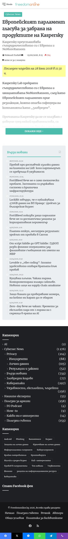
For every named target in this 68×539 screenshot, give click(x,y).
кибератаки (10, 476)
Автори (58, 512)
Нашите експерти (17, 396)
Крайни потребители (15, 455)
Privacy (12, 354)
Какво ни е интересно (23, 415)
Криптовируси (38, 455)
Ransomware (35, 439)
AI (5, 344)
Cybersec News (13, 14)
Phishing (20, 439)
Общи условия (14, 518)
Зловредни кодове (20, 378)
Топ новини (37, 466)
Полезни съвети (19, 420)
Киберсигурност (45, 450)
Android (8, 439)
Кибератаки (16, 383)
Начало (9, 512)
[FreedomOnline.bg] (27, 4)
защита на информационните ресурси (37, 471)
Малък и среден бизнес (15, 460)
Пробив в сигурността (15, 466)
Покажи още (33, 131)
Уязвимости (54, 466)
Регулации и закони (24, 368)
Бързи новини (17, 373)
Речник (45, 512)
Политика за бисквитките (44, 518)
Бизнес (49, 439)
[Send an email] (22, 55)
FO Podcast (14, 406)
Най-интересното (41, 460)
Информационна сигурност (18, 450)
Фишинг (8, 471)
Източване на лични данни (46, 444)
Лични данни (19, 363)
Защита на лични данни (16, 444)
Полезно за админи (17, 401)
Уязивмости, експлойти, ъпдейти (32, 388)
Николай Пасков (13, 55)
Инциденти (18, 359)
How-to (12, 411)
